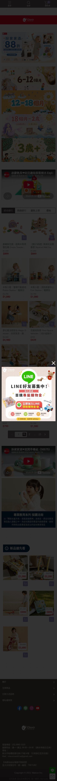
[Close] (53, 363)
